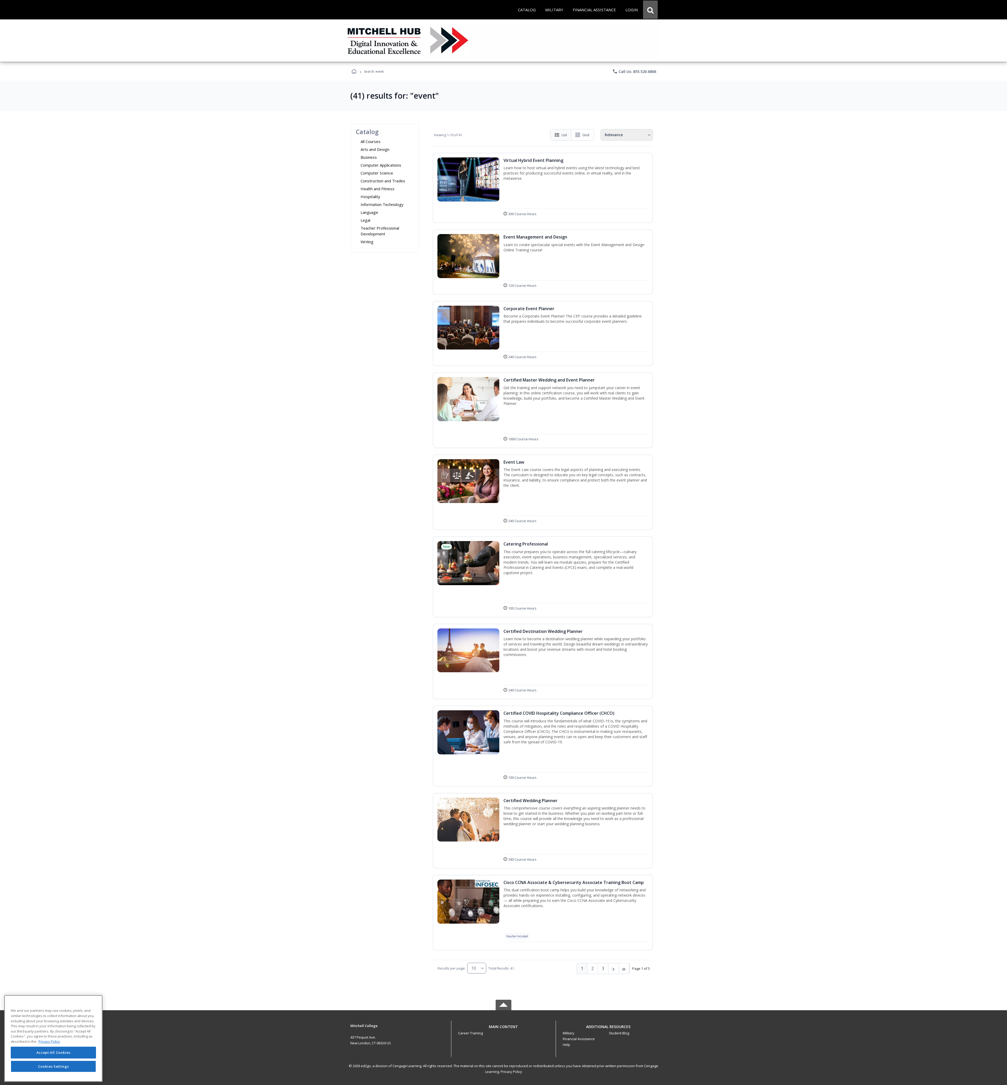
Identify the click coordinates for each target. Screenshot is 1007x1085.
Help (566, 1044)
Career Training (470, 1033)
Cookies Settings (53, 1066)
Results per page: (451, 968)
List (564, 135)
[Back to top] (503, 1029)
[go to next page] (613, 968)
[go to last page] (624, 968)
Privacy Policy (511, 1071)
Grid (585, 135)
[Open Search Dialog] (650, 10)
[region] (53, 1038)
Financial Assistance (579, 1038)
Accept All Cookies (53, 1052)
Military (568, 1033)
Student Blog (619, 1033)
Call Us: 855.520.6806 (634, 71)
